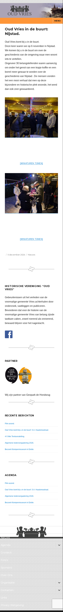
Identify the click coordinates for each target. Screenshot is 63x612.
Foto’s (4, 560)
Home (4, 530)
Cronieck (6, 552)
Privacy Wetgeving (12, 605)
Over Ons (6, 575)
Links (4, 597)
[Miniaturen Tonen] (31, 163)
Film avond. (9, 424)
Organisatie (8, 582)
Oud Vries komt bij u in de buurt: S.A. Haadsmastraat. (27, 430)
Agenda (5, 545)
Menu (57, 20)
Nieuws (31, 254)
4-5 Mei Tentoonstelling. (15, 436)
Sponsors (6, 567)
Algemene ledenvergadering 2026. (19, 443)
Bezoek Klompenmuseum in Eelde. (19, 449)
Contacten (7, 590)
